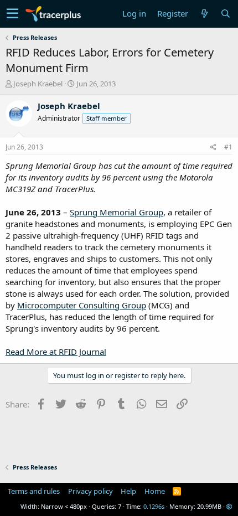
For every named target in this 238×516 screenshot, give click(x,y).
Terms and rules (34, 491)
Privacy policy (90, 491)
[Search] (225, 13)
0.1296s (153, 506)
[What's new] (204, 13)
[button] (12, 14)
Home (154, 491)
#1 (228, 147)
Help (128, 491)
